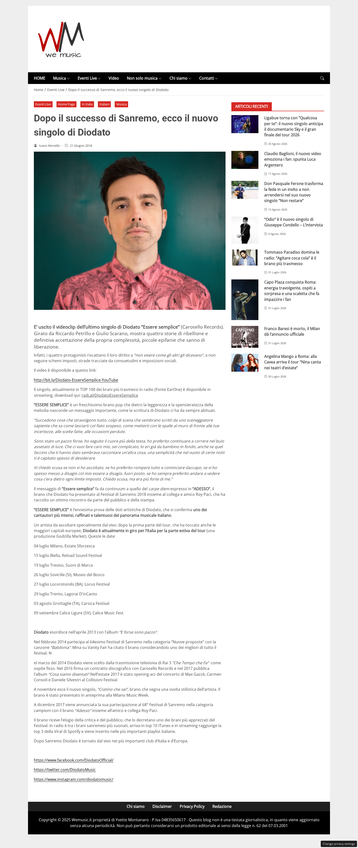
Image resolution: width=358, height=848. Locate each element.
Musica (59, 78)
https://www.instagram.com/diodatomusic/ (73, 779)
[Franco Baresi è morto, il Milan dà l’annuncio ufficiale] (244, 337)
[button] (322, 78)
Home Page (66, 104)
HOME (39, 78)
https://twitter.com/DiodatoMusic (65, 769)
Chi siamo (179, 78)
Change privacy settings (339, 844)
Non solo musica (142, 78)
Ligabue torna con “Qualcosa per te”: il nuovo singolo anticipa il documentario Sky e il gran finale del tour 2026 (293, 126)
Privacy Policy (192, 806)
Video (114, 78)
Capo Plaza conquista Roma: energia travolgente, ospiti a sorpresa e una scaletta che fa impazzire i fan (291, 291)
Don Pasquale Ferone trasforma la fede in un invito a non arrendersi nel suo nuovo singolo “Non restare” (293, 192)
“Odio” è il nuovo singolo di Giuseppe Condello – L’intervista (293, 222)
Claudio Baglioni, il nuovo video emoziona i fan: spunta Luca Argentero (292, 159)
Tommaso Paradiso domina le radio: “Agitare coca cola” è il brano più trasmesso (291, 257)
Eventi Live (87, 78)
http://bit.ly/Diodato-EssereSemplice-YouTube (76, 380)
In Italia (87, 104)
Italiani (104, 104)
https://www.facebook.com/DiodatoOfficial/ (73, 760)
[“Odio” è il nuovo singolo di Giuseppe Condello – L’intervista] (244, 230)
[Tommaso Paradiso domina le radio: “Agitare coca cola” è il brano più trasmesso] (244, 257)
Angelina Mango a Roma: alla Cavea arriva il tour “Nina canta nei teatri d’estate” (292, 362)
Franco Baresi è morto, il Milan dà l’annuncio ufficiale (292, 331)
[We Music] (61, 38)
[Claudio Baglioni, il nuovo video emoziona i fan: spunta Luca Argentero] (244, 160)
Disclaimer (162, 806)
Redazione (222, 806)
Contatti (206, 78)
